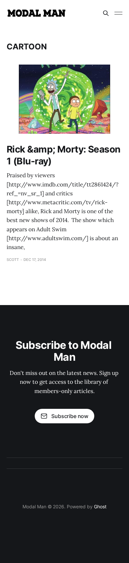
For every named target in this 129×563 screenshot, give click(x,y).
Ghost (100, 506)
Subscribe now (69, 416)
